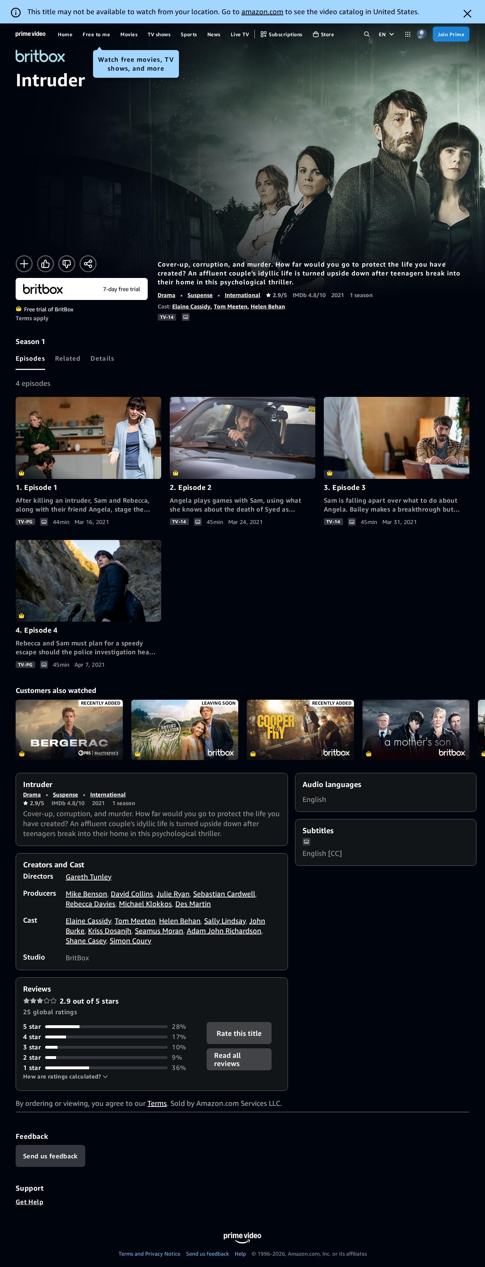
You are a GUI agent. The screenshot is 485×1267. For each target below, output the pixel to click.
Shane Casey (86, 940)
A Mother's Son (416, 730)
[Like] (45, 263)
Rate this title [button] (239, 1033)
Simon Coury (130, 940)
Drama (166, 295)
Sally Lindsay (225, 921)
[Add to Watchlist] (24, 263)
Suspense (200, 295)
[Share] (88, 263)
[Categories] (408, 34)
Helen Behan (268, 306)
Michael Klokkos (145, 904)
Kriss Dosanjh (109, 931)
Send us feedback (207, 1253)
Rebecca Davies (90, 904)
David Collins (132, 894)
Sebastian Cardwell (224, 894)
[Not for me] (66, 263)
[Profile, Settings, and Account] (422, 34)
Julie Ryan (173, 894)
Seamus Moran (159, 931)
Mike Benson (86, 894)
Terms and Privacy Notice (149, 1253)
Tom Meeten (230, 306)
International (242, 295)
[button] (65, 1076)
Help (240, 1253)
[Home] (30, 34)
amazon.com (262, 11)
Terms (157, 1103)
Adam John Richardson (224, 931)
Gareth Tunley (88, 877)
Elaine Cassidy (191, 306)
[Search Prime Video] (367, 34)
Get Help (29, 1202)
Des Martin (193, 904)
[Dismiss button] (467, 13)
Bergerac (69, 730)
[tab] (30, 358)
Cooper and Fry (300, 730)
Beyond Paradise (185, 730)
